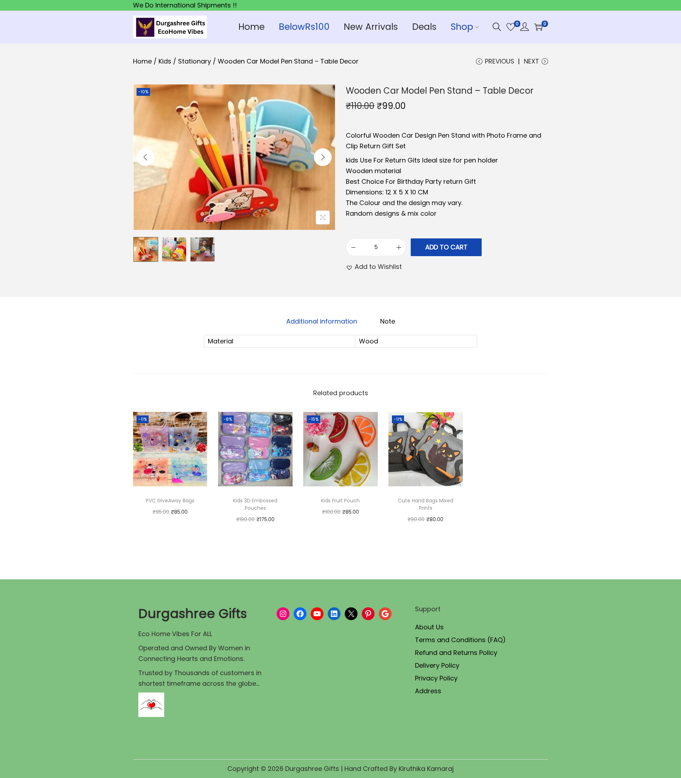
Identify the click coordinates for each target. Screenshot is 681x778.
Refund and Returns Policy (456, 652)
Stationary (194, 61)
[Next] (323, 157)
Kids (165, 61)
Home (142, 61)
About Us (429, 627)
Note (387, 321)
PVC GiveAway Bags (170, 500)
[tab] (321, 321)
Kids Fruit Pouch (340, 500)
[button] (374, 266)
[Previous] (145, 157)
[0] (510, 27)
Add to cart (446, 247)
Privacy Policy (436, 678)
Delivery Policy (437, 665)
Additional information (321, 321)
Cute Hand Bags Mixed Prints (425, 504)
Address (428, 690)
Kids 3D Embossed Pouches (255, 504)
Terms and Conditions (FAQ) (460, 639)
